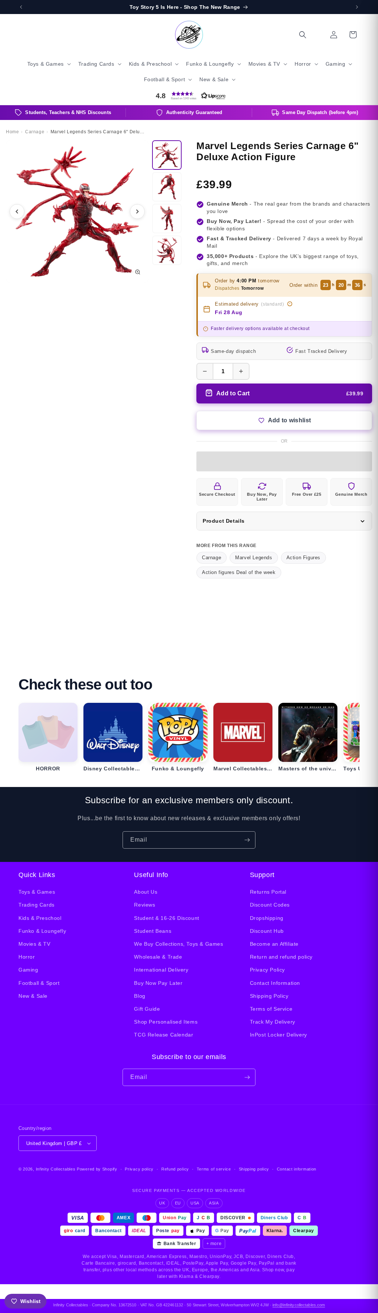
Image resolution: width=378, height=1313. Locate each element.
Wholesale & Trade (158, 957)
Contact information (296, 1169)
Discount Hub (267, 931)
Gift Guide (147, 1009)
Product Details (224, 521)
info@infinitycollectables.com (298, 1305)
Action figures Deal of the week (239, 572)
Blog (139, 996)
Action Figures (303, 557)
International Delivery (161, 970)
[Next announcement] (357, 7)
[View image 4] (167, 250)
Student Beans (152, 931)
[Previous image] (17, 211)
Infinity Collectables (56, 1169)
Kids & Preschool (40, 918)
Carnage (211, 557)
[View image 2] (167, 187)
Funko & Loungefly (42, 931)
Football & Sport (39, 983)
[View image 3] (167, 218)
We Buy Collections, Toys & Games (178, 944)
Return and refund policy (281, 957)
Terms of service (214, 1169)
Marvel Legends (253, 557)
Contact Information (275, 983)
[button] (48, 64)
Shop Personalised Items (165, 1022)
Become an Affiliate (274, 944)
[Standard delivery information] (290, 304)
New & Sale (33, 996)
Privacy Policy (267, 970)
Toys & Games (36, 892)
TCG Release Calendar (163, 1035)
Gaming (28, 970)
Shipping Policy (269, 996)
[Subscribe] (247, 840)
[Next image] (137, 211)
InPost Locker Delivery (278, 1035)
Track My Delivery (272, 1022)
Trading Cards (36, 905)
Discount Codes (270, 905)
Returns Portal (268, 892)
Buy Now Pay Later (158, 983)
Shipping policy (254, 1169)
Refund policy (175, 1169)
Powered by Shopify (97, 1169)
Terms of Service (271, 1009)
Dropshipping (267, 918)
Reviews (144, 905)
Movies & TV (34, 944)
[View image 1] (167, 155)
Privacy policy (139, 1169)
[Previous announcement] (21, 7)
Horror (26, 957)
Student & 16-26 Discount (166, 918)
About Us (145, 892)
